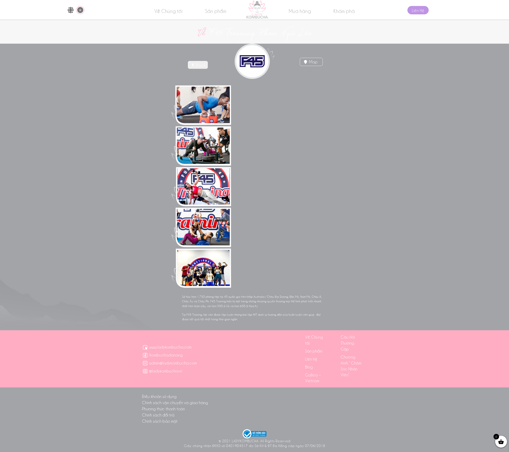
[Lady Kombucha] (257, 10)
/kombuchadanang (166, 355)
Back (200, 65)
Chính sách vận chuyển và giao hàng (175, 402)
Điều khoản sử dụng (159, 396)
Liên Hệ (418, 10)
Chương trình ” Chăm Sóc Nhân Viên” (351, 365)
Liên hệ (311, 359)
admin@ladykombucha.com (173, 363)
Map (313, 61)
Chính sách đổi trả (158, 415)
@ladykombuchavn (165, 370)
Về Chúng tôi (168, 10)
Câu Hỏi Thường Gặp (348, 343)
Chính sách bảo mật (160, 421)
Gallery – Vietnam (313, 377)
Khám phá (344, 10)
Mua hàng (300, 10)
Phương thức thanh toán (163, 408)
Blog (309, 366)
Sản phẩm (215, 10)
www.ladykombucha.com (170, 347)
